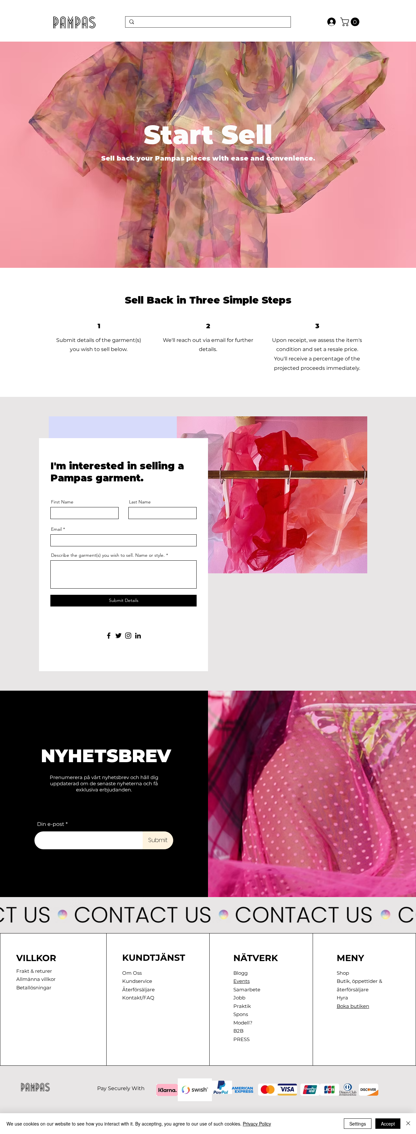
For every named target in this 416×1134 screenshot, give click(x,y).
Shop (343, 973)
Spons (240, 1014)
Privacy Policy (257, 1123)
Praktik (242, 1006)
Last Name (140, 502)
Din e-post (50, 824)
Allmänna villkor (36, 979)
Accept (388, 1123)
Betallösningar (33, 987)
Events (241, 981)
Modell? (243, 1023)
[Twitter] (118, 636)
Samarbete (246, 989)
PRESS (241, 1039)
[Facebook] (109, 636)
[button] (350, 22)
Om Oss (132, 973)
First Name (62, 502)
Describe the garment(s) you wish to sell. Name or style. (108, 555)
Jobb (239, 998)
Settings (357, 1123)
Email (56, 529)
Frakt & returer (34, 971)
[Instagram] (128, 636)
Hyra (342, 998)
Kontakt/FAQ (138, 998)
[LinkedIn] (138, 636)
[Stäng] (408, 1123)
